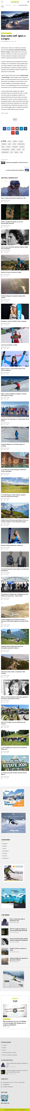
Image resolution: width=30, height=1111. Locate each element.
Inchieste (4, 853)
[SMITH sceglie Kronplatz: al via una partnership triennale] (15, 212)
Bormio (20, 141)
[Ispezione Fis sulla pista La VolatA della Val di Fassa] (15, 409)
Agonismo (4, 843)
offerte (13, 149)
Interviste (4, 855)
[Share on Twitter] (8, 128)
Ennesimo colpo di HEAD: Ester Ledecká (13, 321)
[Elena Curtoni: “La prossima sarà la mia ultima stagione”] (15, 359)
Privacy (4, 1050)
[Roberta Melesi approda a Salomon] (15, 535)
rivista (18, 149)
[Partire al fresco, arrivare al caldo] (15, 262)
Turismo (14, 5)
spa (21, 152)
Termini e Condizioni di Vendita (9, 1055)
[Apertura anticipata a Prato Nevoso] (3, 162)
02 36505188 (6, 1084)
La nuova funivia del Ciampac (15, 170)
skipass (16, 152)
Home (2, 5)
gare (9, 144)
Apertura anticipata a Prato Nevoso (17, 162)
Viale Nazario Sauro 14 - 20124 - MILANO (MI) (14, 1082)
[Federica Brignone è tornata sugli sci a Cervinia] (15, 434)
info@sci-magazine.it (8, 1086)
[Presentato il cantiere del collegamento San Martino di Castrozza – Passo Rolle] (15, 584)
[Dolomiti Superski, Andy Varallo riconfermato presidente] (15, 559)
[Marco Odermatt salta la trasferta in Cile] (15, 188)
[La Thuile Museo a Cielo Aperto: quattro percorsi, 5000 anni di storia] (15, 485)
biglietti (15, 141)
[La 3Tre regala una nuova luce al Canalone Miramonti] (15, 738)
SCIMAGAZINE (5, 152)
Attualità (4, 846)
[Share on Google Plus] (13, 128)
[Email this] (17, 128)
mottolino (22, 146)
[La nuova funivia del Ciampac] (27, 170)
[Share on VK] (17, 133)
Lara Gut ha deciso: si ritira (9, 345)
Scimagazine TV (6, 1019)
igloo (3, 146)
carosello (4, 144)
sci (23, 149)
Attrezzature (5, 851)
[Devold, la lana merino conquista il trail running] (15, 662)
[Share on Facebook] (4, 128)
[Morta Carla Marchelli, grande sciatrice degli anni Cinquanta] (15, 237)
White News (8, 5)
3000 (9, 141)
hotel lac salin (21, 144)
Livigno (8, 146)
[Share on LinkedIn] (21, 128)
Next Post (26, 167)
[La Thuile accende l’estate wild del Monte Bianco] (15, 763)
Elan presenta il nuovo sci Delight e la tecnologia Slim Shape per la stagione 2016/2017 (14, 1023)
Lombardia (15, 146)
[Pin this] (13, 133)
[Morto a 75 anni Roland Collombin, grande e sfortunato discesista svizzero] (15, 687)
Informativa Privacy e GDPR (9, 1052)
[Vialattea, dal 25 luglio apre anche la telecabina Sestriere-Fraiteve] (15, 637)
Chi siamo (4, 1045)
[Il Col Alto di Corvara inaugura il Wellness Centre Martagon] (15, 460)
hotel (14, 144)
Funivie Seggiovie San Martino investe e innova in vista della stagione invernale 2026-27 (15, 621)
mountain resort (5, 149)
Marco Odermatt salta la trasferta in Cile (13, 198)
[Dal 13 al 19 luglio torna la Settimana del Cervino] (15, 712)
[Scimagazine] (15, 2)
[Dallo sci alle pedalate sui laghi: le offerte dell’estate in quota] (15, 384)
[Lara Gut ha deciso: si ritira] (15, 335)
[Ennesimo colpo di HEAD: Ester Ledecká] (15, 311)
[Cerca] (28, 1)
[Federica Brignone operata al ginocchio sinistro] (15, 286)
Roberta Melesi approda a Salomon (12, 545)
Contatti (4, 1047)
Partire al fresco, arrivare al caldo (11, 272)
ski (11, 152)
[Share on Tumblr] (25, 128)
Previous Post (4, 159)
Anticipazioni (5, 858)
